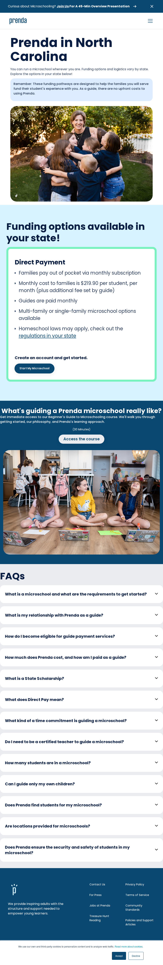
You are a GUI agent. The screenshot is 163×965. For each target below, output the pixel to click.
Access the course (81, 439)
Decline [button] (136, 955)
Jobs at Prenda (99, 905)
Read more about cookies (129, 946)
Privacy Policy (134, 884)
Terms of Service (137, 895)
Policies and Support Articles (139, 922)
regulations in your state (47, 335)
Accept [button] (119, 955)
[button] (149, 21)
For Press (95, 895)
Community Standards (133, 908)
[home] (18, 21)
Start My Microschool (34, 368)
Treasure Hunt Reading (99, 918)
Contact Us (97, 884)
